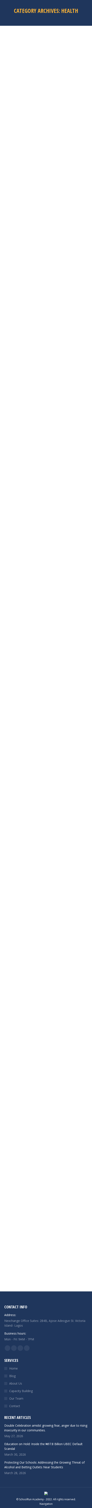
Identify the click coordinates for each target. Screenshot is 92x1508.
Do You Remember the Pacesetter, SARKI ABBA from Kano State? (45, 912)
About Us (15, 1383)
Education (10, 448)
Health (8, 129)
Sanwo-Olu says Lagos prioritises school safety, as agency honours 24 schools (43, 120)
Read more (11, 172)
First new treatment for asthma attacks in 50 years (45, 279)
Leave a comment (26, 129)
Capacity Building (21, 1391)
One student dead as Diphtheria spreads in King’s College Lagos (44, 439)
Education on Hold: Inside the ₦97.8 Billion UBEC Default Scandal (43, 1446)
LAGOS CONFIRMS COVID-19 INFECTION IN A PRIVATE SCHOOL (40, 1071)
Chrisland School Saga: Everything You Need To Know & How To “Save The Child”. (45, 757)
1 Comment (53, 766)
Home (13, 1368)
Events (21, 766)
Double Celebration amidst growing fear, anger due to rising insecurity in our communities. (45, 1427)
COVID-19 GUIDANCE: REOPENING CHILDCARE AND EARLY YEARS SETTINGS (45, 1230)
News (39, 766)
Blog (12, 1376)
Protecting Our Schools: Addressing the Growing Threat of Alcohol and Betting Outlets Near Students (44, 1464)
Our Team (16, 1398)
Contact (14, 1406)
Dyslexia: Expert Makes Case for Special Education (40, 598)
